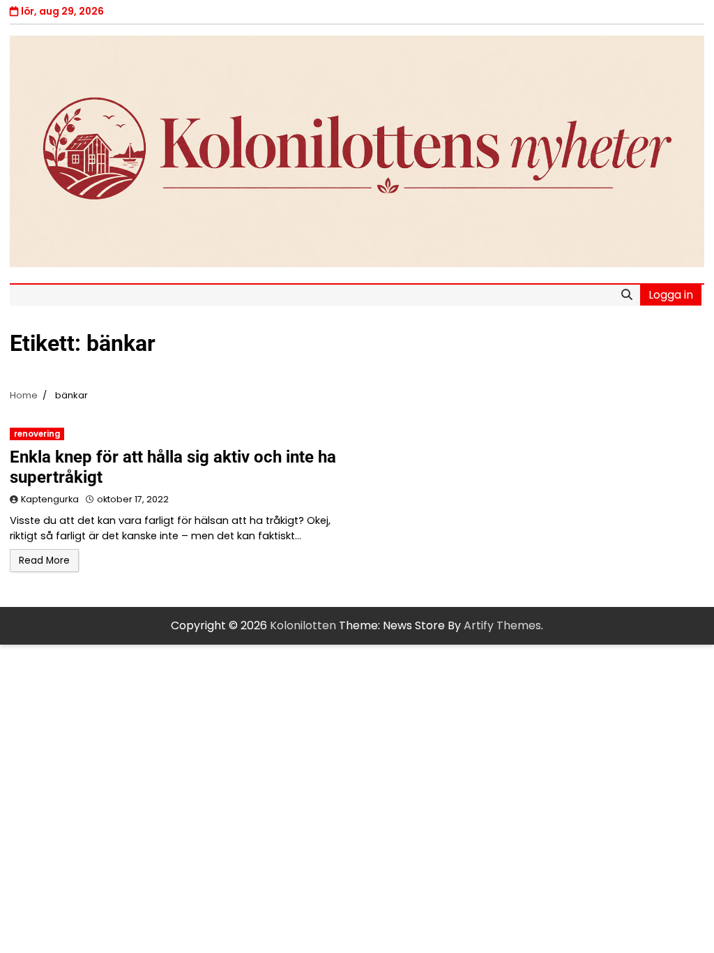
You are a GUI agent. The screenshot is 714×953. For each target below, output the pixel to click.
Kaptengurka (50, 499)
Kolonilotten (303, 625)
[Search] (626, 295)
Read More (44, 560)
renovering (37, 434)
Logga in (670, 295)
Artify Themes (502, 625)
